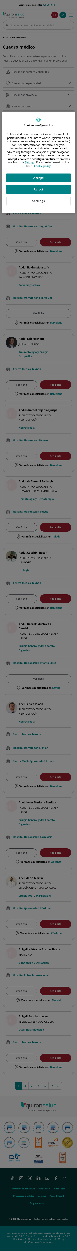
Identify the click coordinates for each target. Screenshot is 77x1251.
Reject (38, 189)
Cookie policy (42, 166)
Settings (38, 201)
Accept (38, 178)
